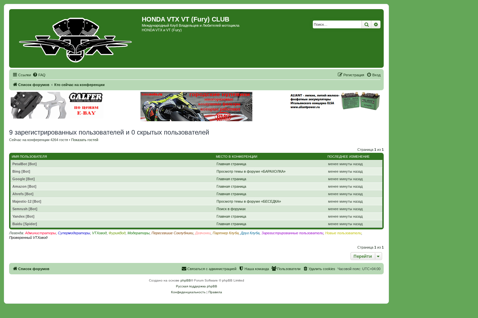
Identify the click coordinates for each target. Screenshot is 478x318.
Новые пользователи (343, 233)
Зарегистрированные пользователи (292, 233)
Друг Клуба (250, 233)
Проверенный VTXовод (28, 237)
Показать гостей (84, 140)
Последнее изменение (348, 156)
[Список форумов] (76, 38)
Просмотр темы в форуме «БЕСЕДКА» (249, 201)
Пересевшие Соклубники (172, 233)
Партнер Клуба (226, 233)
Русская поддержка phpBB (196, 286)
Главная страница (231, 164)
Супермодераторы (74, 233)
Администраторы (40, 233)
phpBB (185, 280)
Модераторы (138, 233)
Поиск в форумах (231, 209)
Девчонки (203, 233)
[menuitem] (39, 75)
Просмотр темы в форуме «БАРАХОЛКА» (251, 171)
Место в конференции (236, 156)
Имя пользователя (29, 156)
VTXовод (99, 233)
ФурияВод (117, 233)
